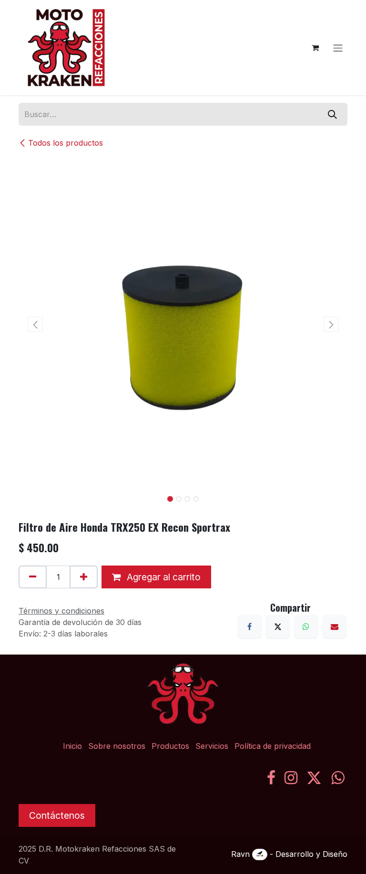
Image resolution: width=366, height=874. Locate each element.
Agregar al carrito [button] (162, 577)
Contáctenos (57, 815)
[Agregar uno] (84, 577)
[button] (35, 324)
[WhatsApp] (306, 626)
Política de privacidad (272, 746)
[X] (277, 626)
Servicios (211, 746)
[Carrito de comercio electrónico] (315, 47)
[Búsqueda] (332, 114)
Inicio (72, 746)
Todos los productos (65, 143)
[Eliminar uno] (33, 577)
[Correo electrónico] (334, 626)
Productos (170, 746)
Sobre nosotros (116, 746)
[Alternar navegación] (337, 48)
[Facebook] (249, 626)
